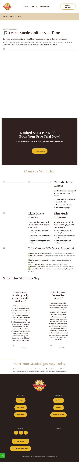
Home (5, 17)
